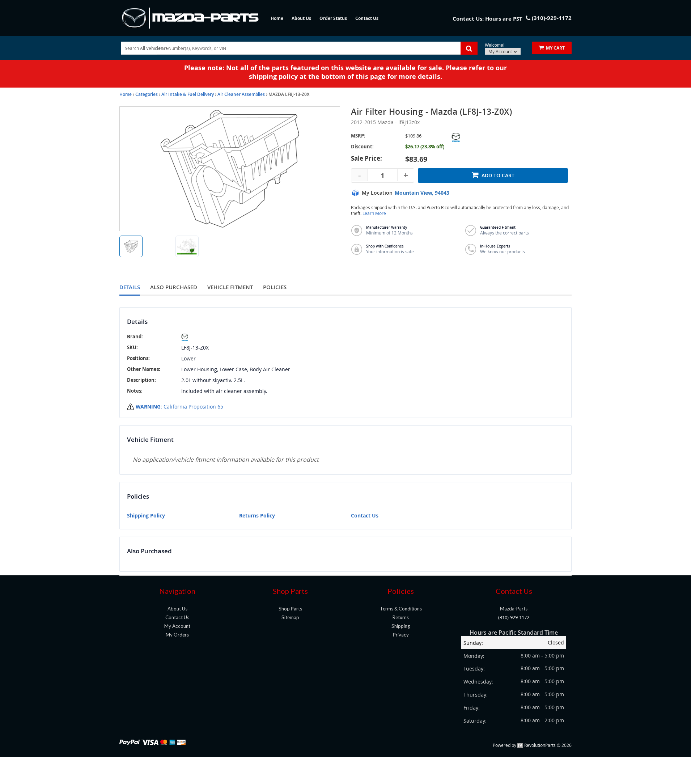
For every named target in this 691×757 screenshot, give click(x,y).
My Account (500, 51)
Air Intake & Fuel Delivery (187, 94)
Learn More (374, 213)
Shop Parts (290, 609)
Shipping (400, 626)
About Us (301, 18)
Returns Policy (257, 515)
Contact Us (366, 18)
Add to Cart (498, 175)
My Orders (177, 635)
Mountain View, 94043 (422, 193)
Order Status (333, 18)
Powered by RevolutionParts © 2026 (532, 745)
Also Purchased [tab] (173, 287)
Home (277, 18)
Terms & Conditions (401, 609)
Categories (146, 94)
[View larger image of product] (131, 246)
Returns (401, 617)
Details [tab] (129, 287)
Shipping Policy (146, 515)
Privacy (401, 635)
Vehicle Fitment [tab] (230, 287)
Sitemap (290, 617)
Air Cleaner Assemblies (241, 94)
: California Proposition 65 (179, 406)
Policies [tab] (275, 287)
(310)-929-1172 (513, 617)
